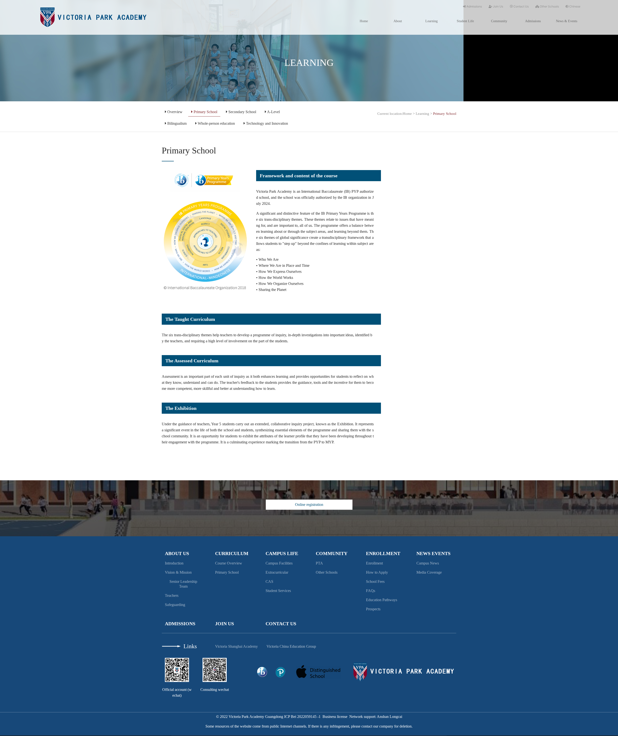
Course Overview (228, 563)
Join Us (497, 6)
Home (364, 21)
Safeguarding (175, 605)
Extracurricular (277, 572)
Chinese (574, 6)
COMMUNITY (331, 553)
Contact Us (521, 6)
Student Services (278, 591)
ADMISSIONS (180, 623)
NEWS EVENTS (433, 553)
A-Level (273, 112)
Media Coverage (429, 572)
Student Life (465, 21)
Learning (431, 21)
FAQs (370, 591)
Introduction (174, 563)
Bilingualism (176, 123)
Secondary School (241, 112)
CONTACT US (281, 623)
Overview (174, 112)
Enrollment (374, 563)
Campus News (427, 563)
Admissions (474, 6)
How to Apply (377, 572)
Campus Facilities (279, 563)
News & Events (566, 21)
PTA (319, 563)
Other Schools (549, 6)
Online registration (309, 504)
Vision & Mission (178, 572)
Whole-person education (216, 123)
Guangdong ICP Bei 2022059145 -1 (293, 717)
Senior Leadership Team (183, 583)
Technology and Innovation (266, 123)
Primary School (205, 112)
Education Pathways (381, 600)
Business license (335, 717)
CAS (269, 581)
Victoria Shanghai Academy (236, 646)
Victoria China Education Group (291, 646)
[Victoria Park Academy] (93, 16)
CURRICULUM (231, 553)
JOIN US (224, 623)
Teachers (171, 595)
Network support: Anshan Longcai (375, 717)
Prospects (373, 609)
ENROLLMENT (383, 553)
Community (499, 21)
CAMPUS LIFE (282, 553)
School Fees (375, 581)
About (397, 21)
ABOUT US (177, 553)
